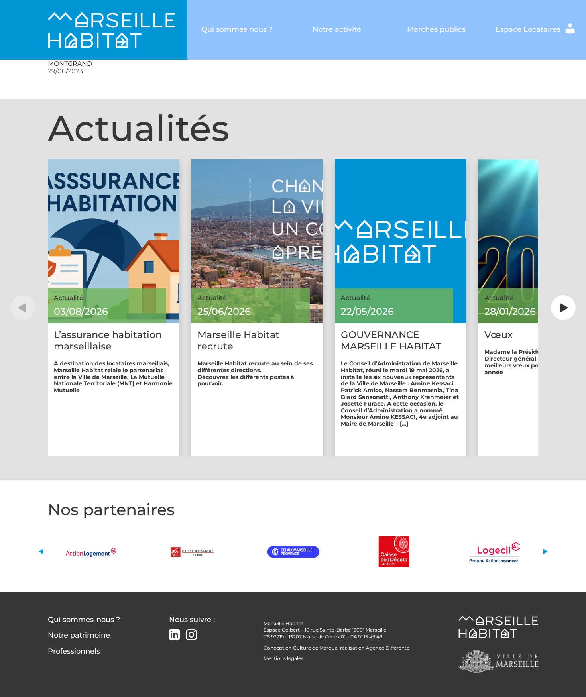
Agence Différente (387, 648)
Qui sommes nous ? (237, 29)
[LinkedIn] (174, 635)
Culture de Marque (315, 648)
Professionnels (74, 651)
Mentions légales (283, 658)
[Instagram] (191, 635)
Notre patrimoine (79, 635)
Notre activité (337, 29)
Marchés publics (436, 29)
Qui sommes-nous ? (84, 619)
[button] (22, 307)
